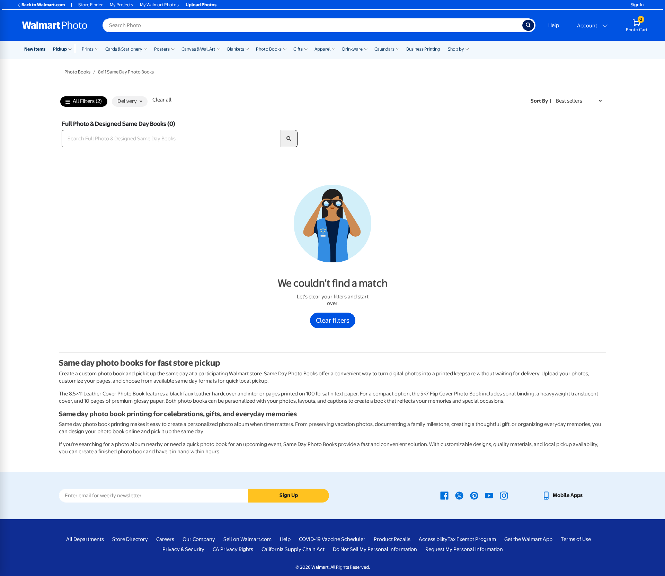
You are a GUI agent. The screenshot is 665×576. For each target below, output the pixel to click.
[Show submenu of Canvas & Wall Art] (218, 48)
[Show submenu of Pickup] (71, 48)
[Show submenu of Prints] (97, 48)
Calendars (384, 49)
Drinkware (352, 49)
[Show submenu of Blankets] (247, 48)
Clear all (161, 100)
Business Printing (423, 49)
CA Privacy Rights (233, 549)
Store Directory (130, 539)
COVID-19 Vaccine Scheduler (332, 539)
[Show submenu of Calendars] (398, 48)
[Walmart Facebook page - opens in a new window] (444, 495)
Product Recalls (392, 539)
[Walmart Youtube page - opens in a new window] (489, 495)
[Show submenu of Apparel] (333, 48)
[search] (289, 138)
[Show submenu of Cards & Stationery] (145, 48)
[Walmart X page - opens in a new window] (459, 495)
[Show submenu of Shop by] (467, 48)
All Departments (85, 539)
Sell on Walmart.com (247, 539)
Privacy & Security (183, 549)
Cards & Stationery (123, 49)
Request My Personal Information (464, 549)
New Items (34, 49)
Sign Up (289, 495)
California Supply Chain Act (293, 549)
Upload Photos (201, 4)
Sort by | (541, 101)
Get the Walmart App (528, 539)
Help (553, 25)
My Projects (121, 4)
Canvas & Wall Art (198, 49)
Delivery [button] (127, 101)
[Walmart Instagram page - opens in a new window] (504, 495)
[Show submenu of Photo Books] (285, 48)
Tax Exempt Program (471, 539)
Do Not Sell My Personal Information (375, 549)
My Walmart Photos (159, 4)
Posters (162, 49)
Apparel (322, 49)
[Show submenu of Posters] (173, 48)
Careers (165, 539)
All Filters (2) (87, 101)
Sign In (637, 4)
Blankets (235, 49)
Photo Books (269, 49)
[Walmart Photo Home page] (55, 25)
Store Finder (90, 4)
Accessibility (433, 539)
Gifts (298, 49)
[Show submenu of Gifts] (306, 48)
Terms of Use (576, 539)
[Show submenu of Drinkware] (366, 48)
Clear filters (332, 320)
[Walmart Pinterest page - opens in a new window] (474, 495)
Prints (88, 49)
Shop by (456, 49)
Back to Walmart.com (43, 4)
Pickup (60, 49)
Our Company (199, 539)
